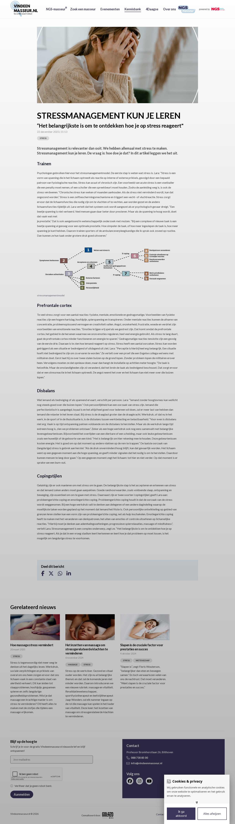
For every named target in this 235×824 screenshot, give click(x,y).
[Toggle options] (197, 802)
